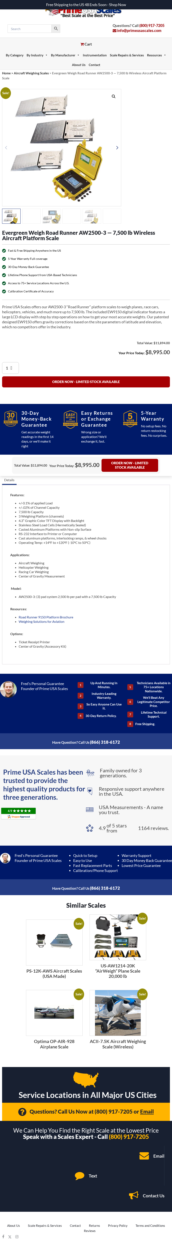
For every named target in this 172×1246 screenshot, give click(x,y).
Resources (154, 55)
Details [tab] (9, 480)
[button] (113, 96)
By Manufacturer (63, 55)
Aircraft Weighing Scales (31, 73)
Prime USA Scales (86, 10)
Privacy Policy (118, 1225)
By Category (14, 55)
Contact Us (153, 1195)
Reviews (90, 1231)
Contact (94, 65)
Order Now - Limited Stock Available (86, 382)
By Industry (35, 55)
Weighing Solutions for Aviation (41, 621)
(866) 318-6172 (105, 742)
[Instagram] (16, 1237)
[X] (10, 1237)
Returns (94, 1225)
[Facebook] (3, 1237)
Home (6, 73)
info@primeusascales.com (139, 30)
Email (147, 1111)
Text (92, 1175)
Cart (88, 44)
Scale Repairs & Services (127, 55)
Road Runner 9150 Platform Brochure (46, 617)
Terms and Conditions (150, 1225)
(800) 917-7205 (151, 25)
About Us (79, 65)
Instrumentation (95, 55)
